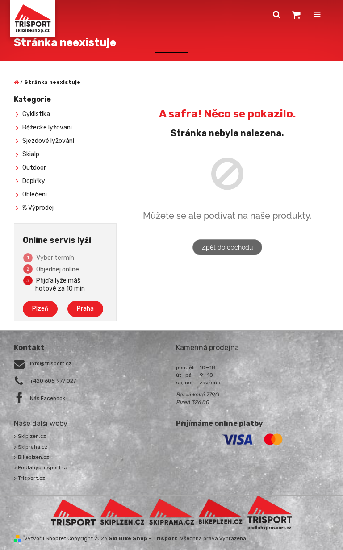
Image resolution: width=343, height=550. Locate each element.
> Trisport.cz (29, 478)
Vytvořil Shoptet (45, 538)
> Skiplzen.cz (30, 436)
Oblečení (34, 194)
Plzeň (40, 308)
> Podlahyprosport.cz (41, 467)
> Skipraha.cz (30, 447)
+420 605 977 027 (53, 381)
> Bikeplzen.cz (31, 457)
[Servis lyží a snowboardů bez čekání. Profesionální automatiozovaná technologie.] (171, 512)
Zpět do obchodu (227, 247)
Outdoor (34, 167)
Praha (85, 308)
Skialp (30, 154)
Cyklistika (36, 114)
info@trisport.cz (50, 363)
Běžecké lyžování (47, 127)
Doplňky (33, 181)
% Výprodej (38, 208)
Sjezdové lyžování (48, 141)
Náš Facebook (47, 398)
